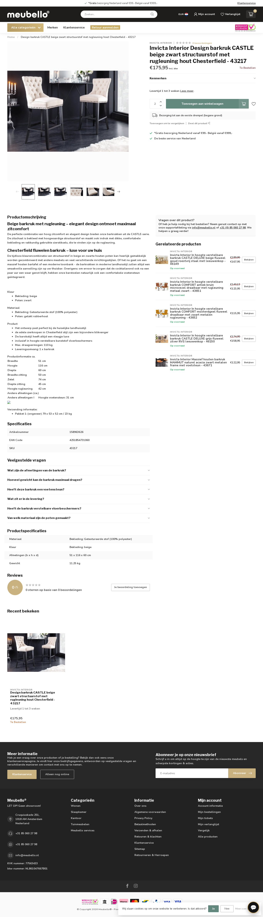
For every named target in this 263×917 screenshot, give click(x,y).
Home (11, 37)
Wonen (75, 806)
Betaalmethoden (145, 824)
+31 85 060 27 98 (26, 833)
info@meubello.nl (203, 227)
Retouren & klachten (148, 836)
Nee (226, 908)
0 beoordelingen (202, 43)
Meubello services (82, 830)
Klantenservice (246, 3)
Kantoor (76, 818)
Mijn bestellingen (209, 812)
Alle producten (208, 836)
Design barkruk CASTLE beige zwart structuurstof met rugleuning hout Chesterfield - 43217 (78, 37)
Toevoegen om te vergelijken (167, 123)
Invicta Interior (161, 43)
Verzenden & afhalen (148, 830)
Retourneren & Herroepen (151, 855)
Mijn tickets (205, 818)
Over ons (140, 806)
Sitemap (139, 849)
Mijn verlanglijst (208, 824)
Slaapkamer (78, 812)
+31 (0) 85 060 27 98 (233, 227)
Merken (52, 27)
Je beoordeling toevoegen (130, 587)
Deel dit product (198, 123)
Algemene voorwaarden (150, 812)
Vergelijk (204, 830)
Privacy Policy (143, 818)
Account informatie (210, 806)
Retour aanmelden (105, 27)
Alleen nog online (57, 774)
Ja (213, 908)
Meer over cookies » (246, 908)
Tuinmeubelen (80, 824)
